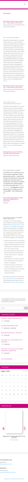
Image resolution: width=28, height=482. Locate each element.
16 (25, 386)
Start (26, 308)
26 (10, 394)
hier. (6, 81)
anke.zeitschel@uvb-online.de (8, 472)
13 (14, 386)
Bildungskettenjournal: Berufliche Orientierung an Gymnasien (13, 152)
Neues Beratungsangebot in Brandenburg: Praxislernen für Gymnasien (13, 199)
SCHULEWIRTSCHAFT (19, 25)
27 (14, 394)
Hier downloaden (14, 440)
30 (14, 379)
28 (6, 379)
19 (10, 390)
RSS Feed (21, 479)
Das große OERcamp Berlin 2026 (9, 325)
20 (14, 390)
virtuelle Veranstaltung (9, 26)
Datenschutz (14, 479)
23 (25, 390)
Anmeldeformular (10, 278)
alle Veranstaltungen (7, 359)
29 (10, 379)
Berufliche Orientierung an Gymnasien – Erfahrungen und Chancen (13, 22)
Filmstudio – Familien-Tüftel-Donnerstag (11, 318)
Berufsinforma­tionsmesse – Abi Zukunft (11, 332)
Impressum (7, 479)
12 (10, 386)
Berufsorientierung (8, 25)
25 (6, 394)
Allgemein (5, 155)
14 (18, 386)
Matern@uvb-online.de (6, 464)
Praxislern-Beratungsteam (17, 282)
